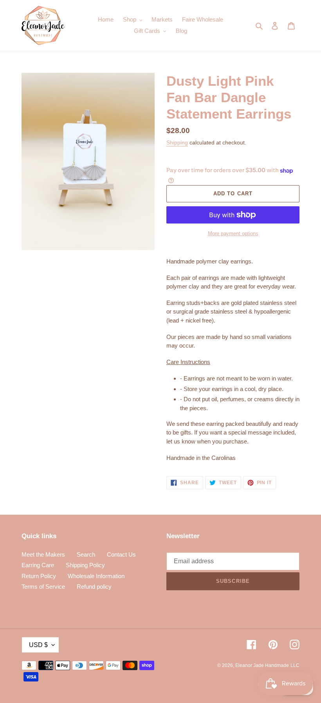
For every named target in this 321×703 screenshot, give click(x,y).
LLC (294, 665)
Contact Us (121, 554)
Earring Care (38, 565)
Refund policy (94, 586)
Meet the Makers (43, 554)
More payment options (233, 233)
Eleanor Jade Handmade (262, 665)
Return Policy (39, 576)
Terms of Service (43, 586)
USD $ (38, 645)
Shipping (177, 142)
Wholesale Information (96, 576)
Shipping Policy (85, 565)
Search (86, 554)
